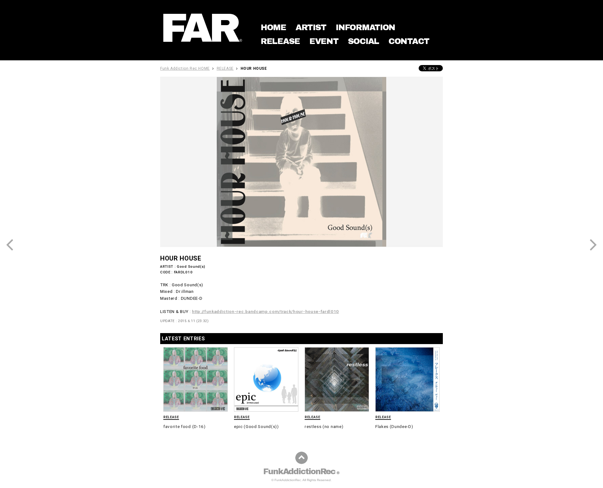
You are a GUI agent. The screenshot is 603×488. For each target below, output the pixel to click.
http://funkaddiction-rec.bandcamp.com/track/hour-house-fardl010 (265, 311)
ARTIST (311, 27)
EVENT (324, 41)
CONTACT (408, 41)
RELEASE (280, 41)
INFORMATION (365, 27)
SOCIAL (363, 41)
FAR (201, 28)
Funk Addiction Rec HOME (185, 68)
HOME (273, 27)
